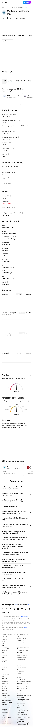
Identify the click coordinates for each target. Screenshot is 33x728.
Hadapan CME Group (22, 657)
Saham (3, 641)
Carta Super (5, 636)
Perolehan (4, 667)
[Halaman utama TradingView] (8, 604)
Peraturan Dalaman (7, 702)
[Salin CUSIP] (11, 273)
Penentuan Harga (21, 638)
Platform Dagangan (22, 714)
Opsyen (4, 680)
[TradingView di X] (3, 609)
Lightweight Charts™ (22, 710)
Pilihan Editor (5, 712)
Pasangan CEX (5, 648)
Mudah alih (4, 688)
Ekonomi (4, 666)
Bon (3, 645)
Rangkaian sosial (6, 695)
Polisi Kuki (19, 693)
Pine (3, 652)
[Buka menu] (2, 2)
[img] (25, 18)
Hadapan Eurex (21, 659)
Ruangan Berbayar (6, 723)
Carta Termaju (21, 712)
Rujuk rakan (5, 698)
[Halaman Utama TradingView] (6, 2)
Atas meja (4, 690)
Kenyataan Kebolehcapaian (24, 695)
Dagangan (4, 709)
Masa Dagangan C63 (22, 683)
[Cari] (19, 2)
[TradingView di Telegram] (22, 609)
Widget (19, 707)
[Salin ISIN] (13, 267)
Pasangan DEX (5, 650)
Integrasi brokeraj (21, 721)
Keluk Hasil (4, 678)
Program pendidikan (22, 724)
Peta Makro (5, 681)
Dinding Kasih (5, 697)
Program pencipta (6, 700)
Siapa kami (20, 666)
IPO (3, 671)
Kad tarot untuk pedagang (24, 681)
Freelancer (4, 721)
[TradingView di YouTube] (10, 609)
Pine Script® (5, 683)
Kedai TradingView (22, 680)
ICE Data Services (24, 616)
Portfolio (4, 676)
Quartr (25, 627)
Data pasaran (20, 640)
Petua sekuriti (20, 697)
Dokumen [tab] (29, 35)
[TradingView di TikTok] (26, 609)
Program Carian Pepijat (23, 699)
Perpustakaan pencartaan (24, 709)
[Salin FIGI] (13, 278)
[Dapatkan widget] (29, 375)
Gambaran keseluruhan (23, 647)
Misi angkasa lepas (22, 667)
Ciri (18, 636)
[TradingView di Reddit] (30, 609)
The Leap (19, 652)
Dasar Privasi (20, 692)
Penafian (19, 690)
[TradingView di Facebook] (6, 609)
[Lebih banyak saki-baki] (9, 7)
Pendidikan (4, 711)
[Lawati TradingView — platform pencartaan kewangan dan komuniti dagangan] (8, 72)
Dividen (4, 669)
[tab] (19, 294)
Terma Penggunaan (22, 688)
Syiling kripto (5, 647)
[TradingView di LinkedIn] (18, 609)
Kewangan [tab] (21, 35)
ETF (3, 643)
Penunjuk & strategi (7, 717)
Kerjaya (19, 673)
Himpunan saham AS (22, 661)
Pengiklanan (20, 719)
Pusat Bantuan (21, 671)
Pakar (3, 719)
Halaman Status (21, 701)
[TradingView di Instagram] (14, 609)
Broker (19, 648)
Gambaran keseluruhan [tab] (9, 35)
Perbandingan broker (22, 650)
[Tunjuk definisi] (15, 114)
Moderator (4, 704)
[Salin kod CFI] (8, 284)
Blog (18, 669)
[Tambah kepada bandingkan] (18, 96)
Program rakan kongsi (23, 723)
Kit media (19, 675)
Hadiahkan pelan (21, 642)
